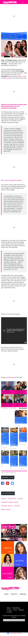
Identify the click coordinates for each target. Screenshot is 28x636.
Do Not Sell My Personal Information (14, 620)
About (9, 608)
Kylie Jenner (12, 377)
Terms (15, 610)
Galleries (23, 594)
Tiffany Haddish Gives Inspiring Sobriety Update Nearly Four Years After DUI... (7, 393)
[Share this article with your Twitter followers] (12, 483)
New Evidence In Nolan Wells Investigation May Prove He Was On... (20, 405)
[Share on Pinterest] (7, 483)
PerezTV (14, 594)
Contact (9, 612)
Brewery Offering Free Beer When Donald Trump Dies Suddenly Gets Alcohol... (7, 405)
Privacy (9, 610)
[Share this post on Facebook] (2, 483)
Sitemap (21, 610)
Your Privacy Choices (16, 633)
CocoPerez (12, 499)
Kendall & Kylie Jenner (9, 502)
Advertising (15, 608)
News (6, 594)
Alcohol (4, 499)
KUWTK (17, 506)
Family (20, 499)
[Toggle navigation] (23, 2)
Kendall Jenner (7, 506)
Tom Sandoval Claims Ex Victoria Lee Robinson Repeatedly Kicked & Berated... (19, 393)
